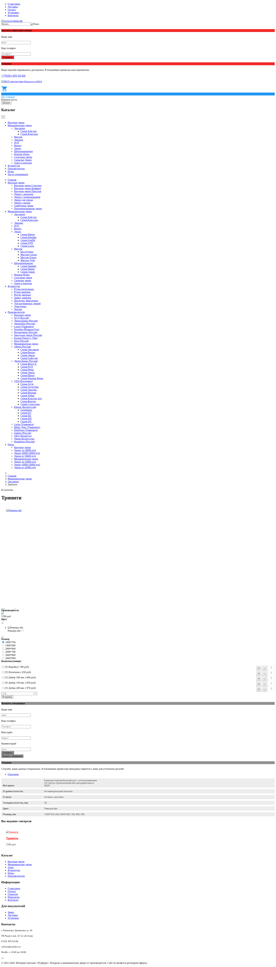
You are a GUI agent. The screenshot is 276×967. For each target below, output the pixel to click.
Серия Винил (27, 352)
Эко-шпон (19, 128)
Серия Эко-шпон (29, 349)
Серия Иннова (28, 392)
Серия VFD (26, 243)
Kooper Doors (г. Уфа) (25, 338)
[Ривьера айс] (14, 510)
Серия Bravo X (28, 364)
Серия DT (25, 412)
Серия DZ (25, 415)
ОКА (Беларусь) (23, 436)
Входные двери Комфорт (27, 188)
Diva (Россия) (21, 341)
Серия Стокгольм (30, 404)
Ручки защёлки (22, 292)
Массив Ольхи (28, 257)
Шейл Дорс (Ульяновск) (27, 427)
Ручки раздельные (24, 289)
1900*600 (10, 645)
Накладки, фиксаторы (26, 300)
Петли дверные (22, 295)
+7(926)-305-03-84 (13, 75)
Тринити (12, 838)
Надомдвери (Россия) (25, 332)
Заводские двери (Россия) (28, 335)
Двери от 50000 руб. (25, 456)
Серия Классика (29, 134)
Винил (17, 145)
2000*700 (10, 651)
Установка (13, 12)
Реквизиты (13, 897)
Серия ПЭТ (26, 366)
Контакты (13, 15)
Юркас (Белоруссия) (25, 407)
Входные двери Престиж (27, 191)
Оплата (12, 9)
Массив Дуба (27, 260)
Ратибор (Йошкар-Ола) (26, 329)
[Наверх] (2, 958)
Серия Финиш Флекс (31, 378)
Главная (12, 179)
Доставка (13, 6)
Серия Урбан (27, 395)
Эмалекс (18, 139)
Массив (18, 137)
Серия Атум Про (29, 387)
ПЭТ (16, 142)
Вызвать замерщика (12, 756)
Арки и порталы (23, 162)
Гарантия (13, 894)
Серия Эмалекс (28, 389)
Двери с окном (22, 202)
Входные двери (16, 122)
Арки (11, 867)
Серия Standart (28, 266)
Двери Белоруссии (24, 438)
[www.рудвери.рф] (11, 21)
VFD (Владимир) (23, 381)
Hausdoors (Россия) (24, 441)
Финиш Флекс (22, 154)
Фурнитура (14, 165)
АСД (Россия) (21, 318)
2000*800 (10, 655)
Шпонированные (23, 151)
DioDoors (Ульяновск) (26, 430)
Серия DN (26, 418)
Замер (11, 912)
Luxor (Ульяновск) (24, 326)
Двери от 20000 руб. (25, 467)
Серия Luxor (27, 246)
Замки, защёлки (22, 297)
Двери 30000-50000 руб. (27, 453)
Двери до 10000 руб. (25, 461)
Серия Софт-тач (29, 358)
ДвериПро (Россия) (24, 323)
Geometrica (26, 410)
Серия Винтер (28, 401)
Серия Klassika (28, 237)
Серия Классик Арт (31, 398)
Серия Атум (27, 384)
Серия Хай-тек (28, 131)
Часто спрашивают (18, 174)
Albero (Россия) (22, 346)
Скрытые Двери (23, 160)
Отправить (8, 57)
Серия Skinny (27, 234)
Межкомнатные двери (20, 125)
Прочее (18, 309)
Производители (16, 168)
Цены (11, 171)
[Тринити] (12, 832)
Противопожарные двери (28, 208)
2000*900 (10, 658)
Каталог (6, 103)
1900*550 (10, 642)
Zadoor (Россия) (22, 433)
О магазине (14, 4)
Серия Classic (27, 271)
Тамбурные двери (23, 205)
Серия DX (26, 421)
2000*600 (10, 648)
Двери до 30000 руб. (25, 450)
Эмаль (17, 148)
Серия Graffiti (27, 240)
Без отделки (26, 251)
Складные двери (23, 157)
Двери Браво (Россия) (26, 320)
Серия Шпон (27, 375)
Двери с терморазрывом (27, 197)
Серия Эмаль (27, 355)
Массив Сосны (28, 254)
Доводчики (20, 306)
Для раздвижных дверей (27, 303)
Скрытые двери (22, 280)
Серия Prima (27, 369)
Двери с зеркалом (23, 194)
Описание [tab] (13, 774)
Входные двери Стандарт (28, 185)
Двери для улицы (23, 200)
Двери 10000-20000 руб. (27, 464)
